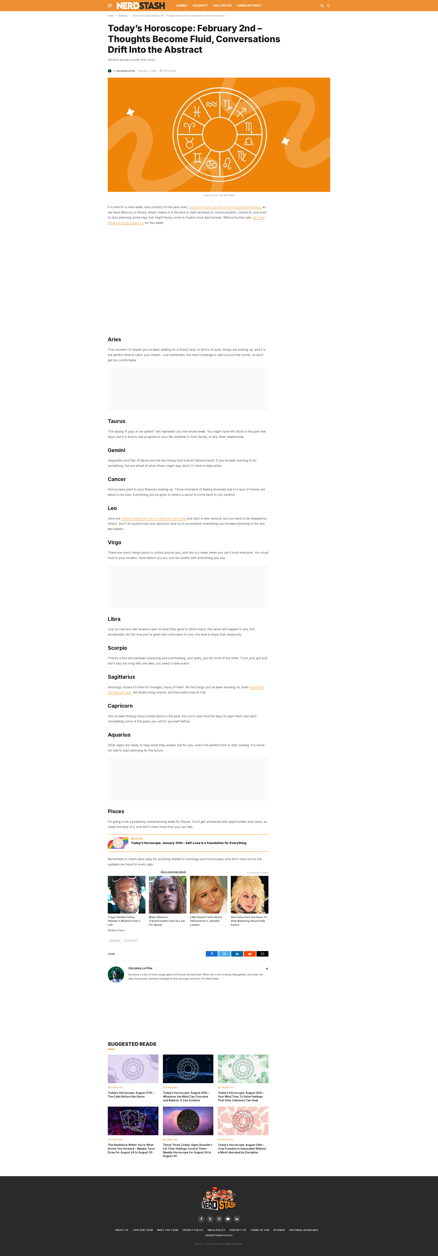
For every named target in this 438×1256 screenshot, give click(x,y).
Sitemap (279, 1230)
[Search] (322, 5)
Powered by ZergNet (257, 872)
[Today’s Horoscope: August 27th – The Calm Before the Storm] (133, 1069)
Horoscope (131, 940)
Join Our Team (143, 1230)
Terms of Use (259, 1230)
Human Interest (249, 5)
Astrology (115, 940)
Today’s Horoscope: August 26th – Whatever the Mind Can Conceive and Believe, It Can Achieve (186, 1096)
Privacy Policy (193, 1230)
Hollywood (222, 5)
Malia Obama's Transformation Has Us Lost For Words (167, 920)
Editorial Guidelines (303, 1230)
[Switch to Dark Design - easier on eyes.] (328, 5)
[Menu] (110, 5)
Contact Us (237, 1230)
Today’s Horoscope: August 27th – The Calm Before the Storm (131, 1094)
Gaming (181, 5)
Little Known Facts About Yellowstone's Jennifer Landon (206, 920)
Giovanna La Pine (126, 70)
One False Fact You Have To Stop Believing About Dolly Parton (249, 920)
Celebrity (200, 5)
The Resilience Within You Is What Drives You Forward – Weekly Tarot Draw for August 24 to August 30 (131, 1148)
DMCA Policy (216, 1230)
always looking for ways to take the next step (153, 518)
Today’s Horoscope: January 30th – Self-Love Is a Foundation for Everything (188, 843)
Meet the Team (167, 1230)
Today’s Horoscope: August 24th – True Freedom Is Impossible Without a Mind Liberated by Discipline (242, 1148)
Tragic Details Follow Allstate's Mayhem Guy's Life (124, 920)
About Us (121, 1230)
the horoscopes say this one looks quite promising (225, 207)
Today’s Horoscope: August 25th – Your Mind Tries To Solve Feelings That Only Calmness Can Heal (241, 1096)
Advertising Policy (219, 1235)
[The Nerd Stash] (141, 5)
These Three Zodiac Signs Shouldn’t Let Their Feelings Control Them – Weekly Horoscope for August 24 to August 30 (187, 1150)
